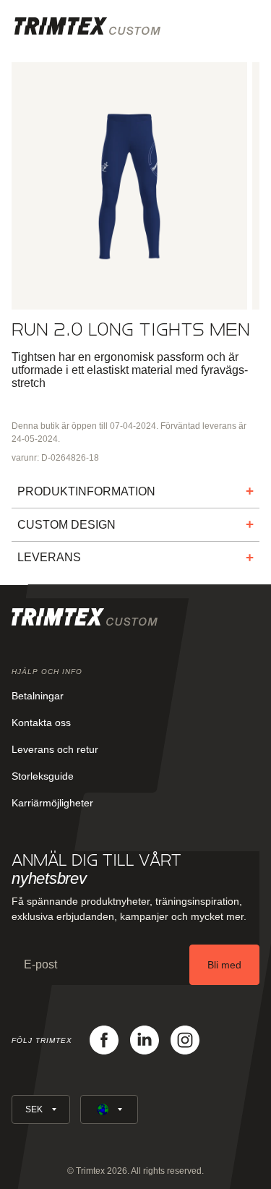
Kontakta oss (41, 722)
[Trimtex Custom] (87, 26)
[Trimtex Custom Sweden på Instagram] (185, 1040)
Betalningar (38, 696)
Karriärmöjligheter (52, 803)
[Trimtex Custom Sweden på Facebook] (104, 1040)
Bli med (224, 965)
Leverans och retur (55, 749)
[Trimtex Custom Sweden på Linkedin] (144, 1040)
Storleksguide (43, 776)
